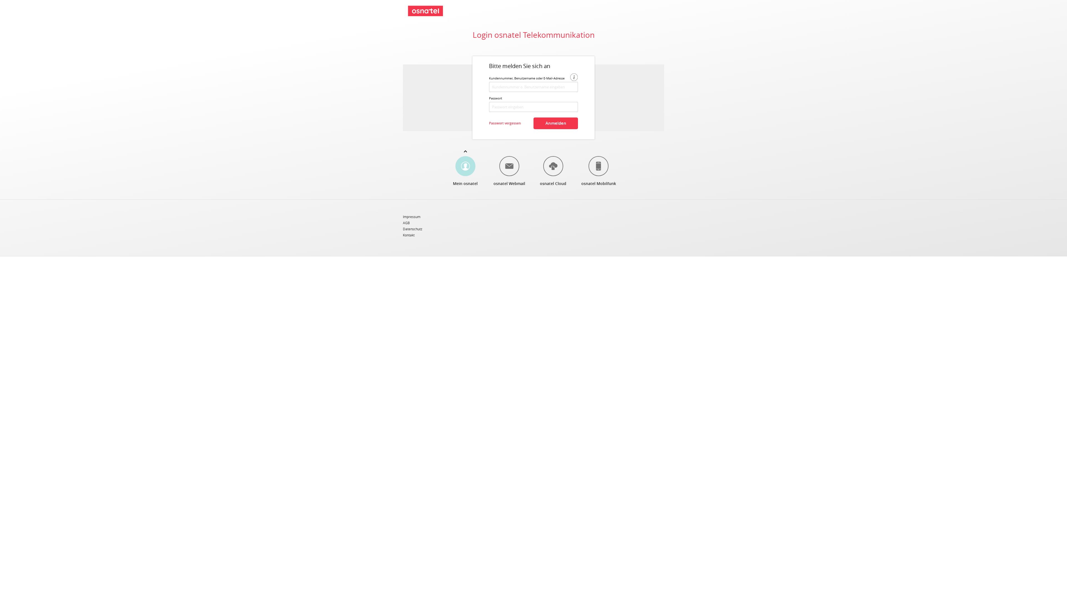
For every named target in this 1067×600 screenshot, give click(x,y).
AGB (406, 223)
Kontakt (409, 235)
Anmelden (555, 123)
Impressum (411, 217)
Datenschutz (412, 229)
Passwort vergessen (505, 123)
